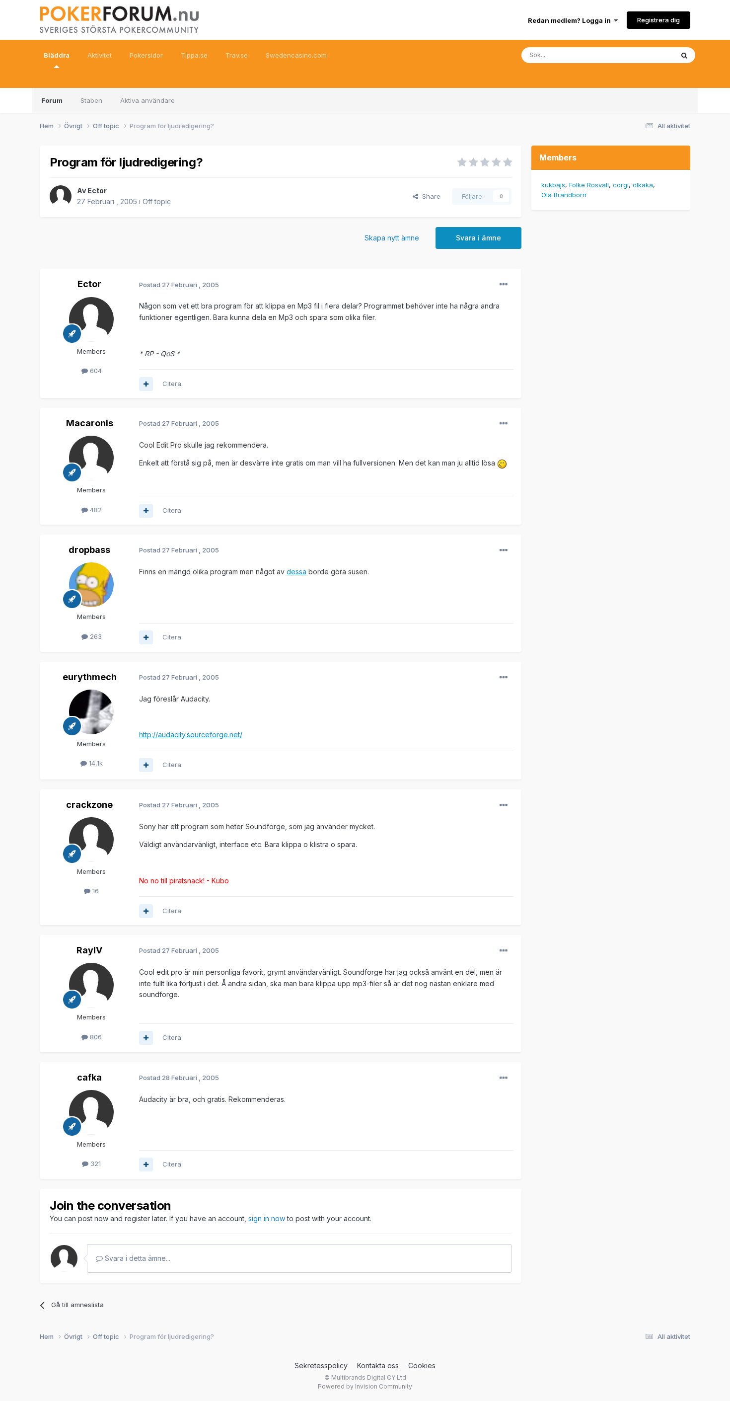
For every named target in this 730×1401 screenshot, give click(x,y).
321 (94, 1164)
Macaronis (89, 423)
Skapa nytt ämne (392, 238)
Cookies (422, 1365)
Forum (52, 100)
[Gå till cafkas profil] (91, 1112)
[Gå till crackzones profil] (91, 839)
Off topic (157, 201)
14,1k (95, 763)
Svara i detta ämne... (136, 1258)
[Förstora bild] (502, 463)
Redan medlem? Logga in (571, 20)
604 (95, 371)
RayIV (89, 950)
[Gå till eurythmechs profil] (91, 712)
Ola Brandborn (563, 195)
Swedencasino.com (296, 55)
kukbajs (553, 185)
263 (95, 636)
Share (429, 196)
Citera (171, 384)
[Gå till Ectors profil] (61, 196)
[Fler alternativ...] (503, 285)
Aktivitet (99, 55)
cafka (89, 1077)
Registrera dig (658, 20)
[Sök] (684, 55)
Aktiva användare (147, 100)
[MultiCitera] (146, 384)
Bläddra (57, 55)
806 (95, 1037)
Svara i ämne (478, 238)
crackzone (89, 804)
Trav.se (236, 55)
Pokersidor (146, 55)
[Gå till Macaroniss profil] (91, 458)
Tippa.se (194, 55)
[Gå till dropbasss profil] (91, 584)
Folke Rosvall (589, 185)
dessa (296, 571)
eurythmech (90, 677)
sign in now (266, 1218)
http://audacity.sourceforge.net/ (190, 734)
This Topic (644, 55)
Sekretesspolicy (321, 1365)
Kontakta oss (378, 1365)
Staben (91, 100)
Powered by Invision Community (365, 1386)
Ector (97, 190)
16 (94, 891)
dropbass (89, 550)
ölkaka (643, 185)
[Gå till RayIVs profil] (91, 985)
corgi (621, 185)
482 (95, 510)
